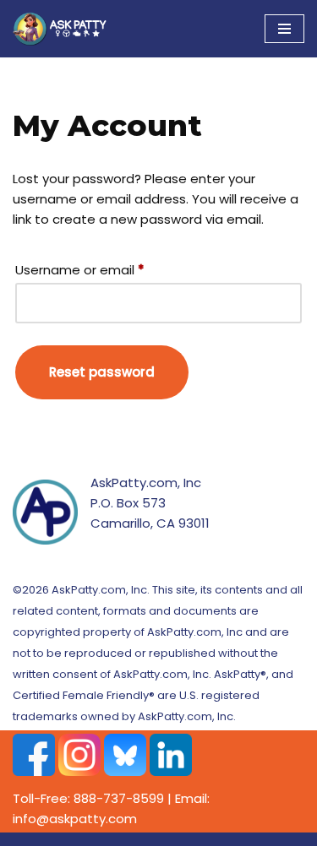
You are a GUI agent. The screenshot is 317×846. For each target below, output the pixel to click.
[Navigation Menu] (284, 28)
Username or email (80, 269)
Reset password (102, 372)
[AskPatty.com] (63, 29)
